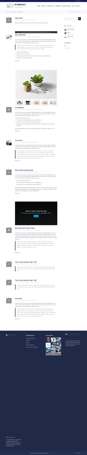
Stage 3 (68, 32)
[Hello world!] (9, 20)
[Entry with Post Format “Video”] (9, 230)
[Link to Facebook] (76, 1)
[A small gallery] (9, 109)
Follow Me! (53, 354)
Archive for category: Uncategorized (14, 12)
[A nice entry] (9, 142)
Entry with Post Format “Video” (25, 228)
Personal (25, 36)
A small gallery (19, 107)
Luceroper (69, 25)
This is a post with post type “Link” (26, 262)
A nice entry (18, 140)
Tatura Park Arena (70, 29)
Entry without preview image (24, 170)
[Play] (16, 32)
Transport (28, 340)
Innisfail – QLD (70, 36)
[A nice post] (9, 300)
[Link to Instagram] (78, 1)
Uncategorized (23, 20)
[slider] (55, 32)
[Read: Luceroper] (65, 26)
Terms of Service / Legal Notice (32, 347)
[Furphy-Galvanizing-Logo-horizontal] (16, 6)
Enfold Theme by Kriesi (45, 453)
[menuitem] (38, 6)
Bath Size (28, 342)
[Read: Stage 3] (65, 33)
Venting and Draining (30, 345)
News (22, 36)
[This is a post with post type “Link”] (9, 264)
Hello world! (19, 18)
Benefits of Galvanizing (30, 338)
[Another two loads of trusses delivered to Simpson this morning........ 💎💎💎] (48, 350)
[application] (36, 32)
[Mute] (52, 32)
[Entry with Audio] (9, 37)
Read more (17, 61)
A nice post (18, 298)
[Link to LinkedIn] (80, 1)
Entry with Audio (20, 35)
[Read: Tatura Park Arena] (65, 29)
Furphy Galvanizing (31, 20)
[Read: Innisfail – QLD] (65, 37)
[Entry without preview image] (9, 172)
